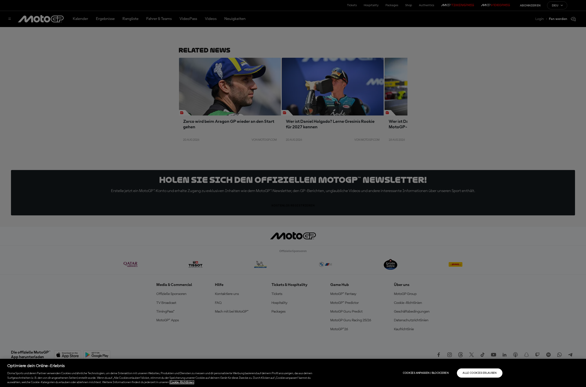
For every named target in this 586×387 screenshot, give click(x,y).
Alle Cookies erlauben (480, 373)
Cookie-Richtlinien (182, 382)
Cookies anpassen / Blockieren (426, 373)
